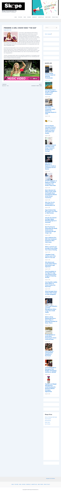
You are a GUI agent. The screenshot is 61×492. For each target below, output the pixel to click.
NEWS (20, 484)
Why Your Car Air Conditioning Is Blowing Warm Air (50, 204)
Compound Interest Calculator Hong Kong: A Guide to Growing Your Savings (50, 148)
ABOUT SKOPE (40, 484)
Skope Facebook (48, 419)
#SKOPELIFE (28, 484)
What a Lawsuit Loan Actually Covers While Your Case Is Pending (51, 248)
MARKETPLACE (34, 484)
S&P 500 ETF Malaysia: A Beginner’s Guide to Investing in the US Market (50, 166)
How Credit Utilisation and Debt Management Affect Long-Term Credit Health (51, 309)
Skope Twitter (47, 422)
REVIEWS (23, 484)
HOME (12, 484)
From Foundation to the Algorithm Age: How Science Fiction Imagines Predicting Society (50, 274)
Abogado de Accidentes (50, 478)
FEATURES (16, 484)
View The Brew (47, 424)
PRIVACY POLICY (47, 484)
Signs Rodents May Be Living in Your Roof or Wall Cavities (51, 212)
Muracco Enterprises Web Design (51, 417)
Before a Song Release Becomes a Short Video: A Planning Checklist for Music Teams (51, 320)
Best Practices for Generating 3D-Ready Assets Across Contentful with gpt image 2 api (51, 230)
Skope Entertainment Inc (9, 11)
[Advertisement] (52, 443)
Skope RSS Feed (48, 420)
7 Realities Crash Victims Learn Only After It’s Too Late (50, 256)
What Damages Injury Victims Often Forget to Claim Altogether (51, 293)
